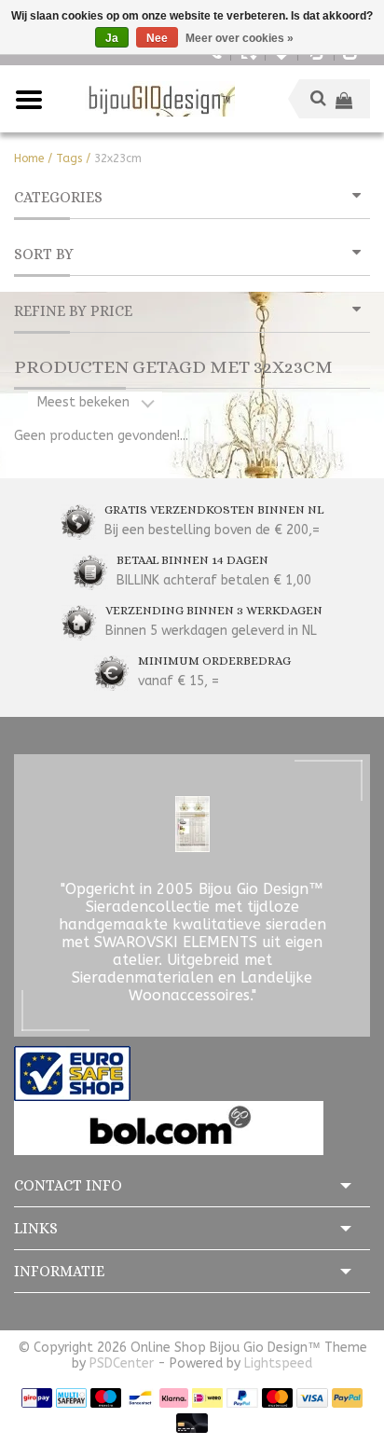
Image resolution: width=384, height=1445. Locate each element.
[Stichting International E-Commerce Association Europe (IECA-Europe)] (72, 1072)
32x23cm (118, 158)
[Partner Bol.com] (168, 1127)
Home (29, 158)
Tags (69, 158)
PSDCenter (121, 1363)
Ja (111, 38)
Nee (157, 38)
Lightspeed (278, 1363)
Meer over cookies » (239, 38)
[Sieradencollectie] (160, 99)
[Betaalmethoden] (36, 1397)
